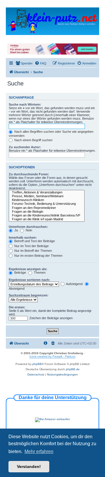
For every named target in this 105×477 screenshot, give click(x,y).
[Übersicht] (52, 20)
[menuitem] (24, 63)
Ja (15, 230)
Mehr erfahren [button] (38, 451)
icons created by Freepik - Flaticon (52, 356)
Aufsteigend (74, 284)
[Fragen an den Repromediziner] (46, 208)
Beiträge (19, 272)
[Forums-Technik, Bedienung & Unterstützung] (46, 204)
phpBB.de (73, 369)
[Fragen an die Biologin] (46, 212)
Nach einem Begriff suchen (32, 140)
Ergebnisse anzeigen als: (28, 269)
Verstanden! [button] (29, 466)
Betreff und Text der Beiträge (34, 241)
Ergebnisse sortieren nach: (29, 280)
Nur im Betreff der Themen (32, 250)
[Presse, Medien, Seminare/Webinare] (46, 196)
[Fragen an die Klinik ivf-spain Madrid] (46, 219)
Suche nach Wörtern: (25, 104)
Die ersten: (17, 307)
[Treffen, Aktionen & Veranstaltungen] (46, 192)
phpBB (37, 364)
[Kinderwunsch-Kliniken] (46, 200)
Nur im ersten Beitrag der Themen (37, 255)
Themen (39, 272)
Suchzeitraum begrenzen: (28, 295)
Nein (28, 230)
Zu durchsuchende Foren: (29, 174)
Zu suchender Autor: (25, 147)
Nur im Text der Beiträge (31, 246)
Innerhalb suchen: (23, 237)
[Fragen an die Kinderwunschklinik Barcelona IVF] (46, 215)
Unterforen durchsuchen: (28, 226)
